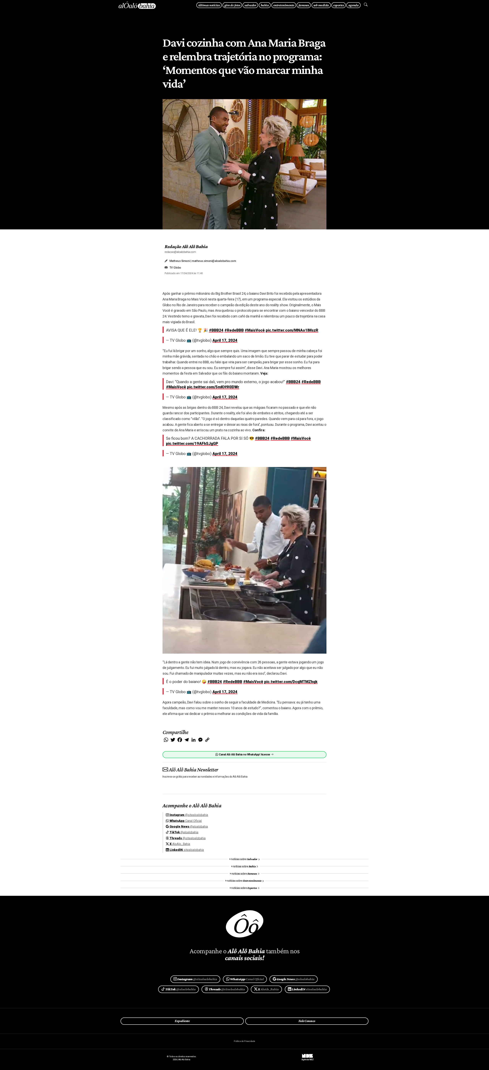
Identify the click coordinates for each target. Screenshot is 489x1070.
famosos (304, 5)
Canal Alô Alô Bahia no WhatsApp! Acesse (244, 754)
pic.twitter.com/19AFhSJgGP (192, 443)
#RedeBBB (234, 330)
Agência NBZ (307, 1058)
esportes (338, 5)
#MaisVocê (255, 330)
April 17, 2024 (224, 340)
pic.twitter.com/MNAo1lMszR (292, 330)
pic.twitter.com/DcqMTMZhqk (290, 681)
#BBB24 (216, 330)
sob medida (321, 5)
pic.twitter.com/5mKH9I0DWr (213, 387)
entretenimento (283, 5)
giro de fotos (232, 5)
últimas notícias (209, 5)
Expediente (182, 1021)
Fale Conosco (307, 1021)
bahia (265, 5)
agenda (353, 5)
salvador (250, 5)
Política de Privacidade (244, 1041)
